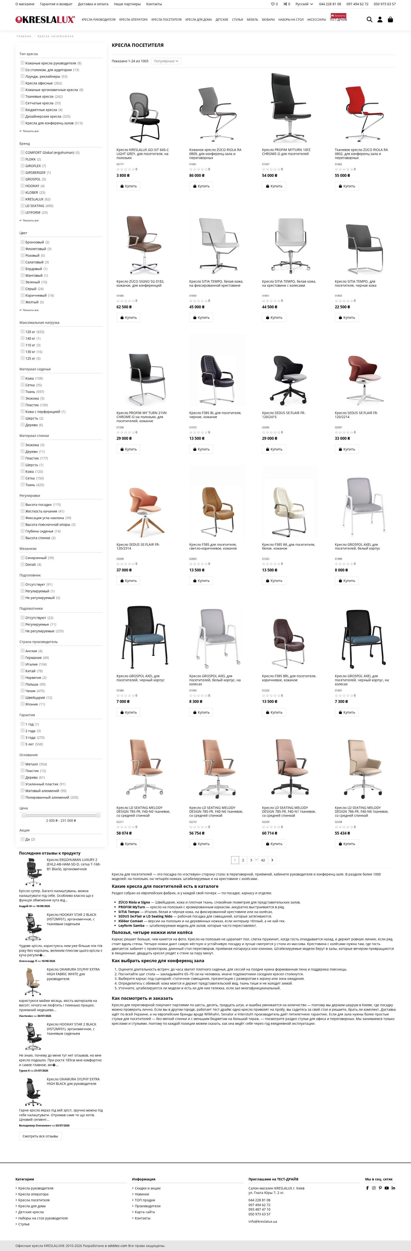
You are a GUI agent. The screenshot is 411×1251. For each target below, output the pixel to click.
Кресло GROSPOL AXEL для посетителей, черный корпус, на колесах (362, 680)
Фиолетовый (38, 248)
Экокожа (34, 398)
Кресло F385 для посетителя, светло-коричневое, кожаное (213, 546)
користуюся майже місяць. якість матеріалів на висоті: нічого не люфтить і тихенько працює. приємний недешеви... (58, 1005)
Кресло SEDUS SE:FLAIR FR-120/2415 (283, 415)
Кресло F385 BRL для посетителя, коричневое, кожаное (289, 678)
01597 (265, 164)
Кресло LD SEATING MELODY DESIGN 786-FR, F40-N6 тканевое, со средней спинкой (362, 811)
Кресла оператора (33, 1194)
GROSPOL (35, 179)
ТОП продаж (145, 1200)
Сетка (33, 385)
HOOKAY (34, 186)
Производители (148, 1206)
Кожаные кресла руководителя (53, 63)
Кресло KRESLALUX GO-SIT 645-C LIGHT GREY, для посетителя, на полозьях (143, 153)
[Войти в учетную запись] (380, 20)
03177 (120, 164)
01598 (120, 427)
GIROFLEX (35, 166)
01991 (338, 690)
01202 (265, 558)
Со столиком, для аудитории (52, 70)
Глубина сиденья (42, 531)
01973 (192, 427)
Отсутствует (38, 584)
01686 (120, 295)
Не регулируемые (44, 631)
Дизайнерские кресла (47, 116)
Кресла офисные (43, 83)
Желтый (34, 302)
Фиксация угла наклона (48, 518)
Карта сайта (145, 1212)
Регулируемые (40, 624)
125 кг (32, 358)
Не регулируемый (42, 597)
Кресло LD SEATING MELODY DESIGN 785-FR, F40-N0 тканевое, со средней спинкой (143, 811)
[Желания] (137, 141)
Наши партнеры (128, 4)
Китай (34, 671)
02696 (265, 427)
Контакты (154, 4)
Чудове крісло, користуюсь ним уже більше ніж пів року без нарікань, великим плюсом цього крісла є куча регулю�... (60, 950)
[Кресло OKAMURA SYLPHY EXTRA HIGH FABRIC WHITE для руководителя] (33, 981)
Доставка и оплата (93, 4)
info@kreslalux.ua (263, 1221)
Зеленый (36, 282)
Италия (36, 664)
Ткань (34, 391)
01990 (192, 690)
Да (30, 839)
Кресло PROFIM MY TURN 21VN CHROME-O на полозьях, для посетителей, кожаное (142, 417)
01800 (192, 295)
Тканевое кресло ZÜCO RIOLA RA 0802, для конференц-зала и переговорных (361, 153)
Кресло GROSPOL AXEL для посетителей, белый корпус (357, 546)
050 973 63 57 (385, 4)
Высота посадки (43, 504)
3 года (34, 737)
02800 (192, 558)
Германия (37, 657)
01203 (265, 690)
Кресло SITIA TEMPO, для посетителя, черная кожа (356, 283)
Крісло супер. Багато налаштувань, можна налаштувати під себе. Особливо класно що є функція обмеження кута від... (56, 895)
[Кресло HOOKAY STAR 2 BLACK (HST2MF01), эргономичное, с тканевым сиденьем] (33, 927)
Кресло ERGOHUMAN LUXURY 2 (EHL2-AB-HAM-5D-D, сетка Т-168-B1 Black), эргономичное (74, 864)
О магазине (25, 4)
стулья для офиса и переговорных (326, 1018)
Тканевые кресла (44, 96)
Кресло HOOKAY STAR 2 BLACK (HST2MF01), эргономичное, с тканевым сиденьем (71, 919)
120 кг (34, 331)
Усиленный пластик (45, 784)
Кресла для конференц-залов (54, 123)
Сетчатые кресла (43, 103)
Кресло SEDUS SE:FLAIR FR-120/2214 (356, 415)
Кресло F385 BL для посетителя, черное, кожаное (215, 415)
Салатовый (37, 262)
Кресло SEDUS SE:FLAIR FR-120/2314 (138, 546)
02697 (338, 427)
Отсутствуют (39, 617)
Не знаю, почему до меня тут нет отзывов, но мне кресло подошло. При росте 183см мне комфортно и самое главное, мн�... (60, 1060)
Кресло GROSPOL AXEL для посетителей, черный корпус (141, 678)
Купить (131, 186)
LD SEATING (39, 205)
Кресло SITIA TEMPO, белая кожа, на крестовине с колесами (289, 283)
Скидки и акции (148, 1188)
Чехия (34, 691)
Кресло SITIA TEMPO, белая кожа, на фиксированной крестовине (216, 283)
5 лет (34, 744)
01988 (338, 558)
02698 (120, 558)
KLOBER (35, 192)
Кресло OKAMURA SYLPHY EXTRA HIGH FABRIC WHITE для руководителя (73, 974)
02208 (338, 822)
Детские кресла (31, 1212)
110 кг (32, 345)
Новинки (142, 1194)
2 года (33, 731)
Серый (34, 288)
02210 (192, 822)
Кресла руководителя (36, 1188)
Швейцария (38, 697)
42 (263, 860)
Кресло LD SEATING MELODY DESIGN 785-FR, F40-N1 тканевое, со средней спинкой (289, 811)
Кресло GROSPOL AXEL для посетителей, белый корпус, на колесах (215, 680)
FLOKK (33, 159)
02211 (120, 822)
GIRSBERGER (38, 172)
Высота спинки (40, 538)
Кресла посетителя (34, 1200)
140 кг (32, 338)
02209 (265, 822)
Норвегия (35, 677)
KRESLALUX (37, 199)
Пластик (36, 405)
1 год (32, 724)
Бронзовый (37, 242)
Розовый (35, 255)
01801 (265, 295)
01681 (192, 164)
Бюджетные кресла (43, 109)
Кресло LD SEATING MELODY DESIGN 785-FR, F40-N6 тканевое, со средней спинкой (216, 811)
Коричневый (39, 295)
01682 (338, 164)
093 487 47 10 (259, 1209)
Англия (33, 651)
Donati (33, 564)
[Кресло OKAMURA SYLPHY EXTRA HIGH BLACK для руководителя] (33, 1091)
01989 (120, 690)
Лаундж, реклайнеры (46, 76)
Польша (35, 684)
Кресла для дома (32, 1206)
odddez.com (117, 1245)
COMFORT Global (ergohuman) (52, 152)
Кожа (34, 378)
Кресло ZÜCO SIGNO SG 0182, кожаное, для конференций (140, 283)
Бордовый (36, 268)
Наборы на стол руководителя (43, 1218)
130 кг (33, 351)
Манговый (36, 275)
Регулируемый (39, 591)
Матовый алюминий (45, 790)
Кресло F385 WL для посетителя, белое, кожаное (288, 546)
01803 (338, 295)
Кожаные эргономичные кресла (54, 89)
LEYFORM (36, 212)
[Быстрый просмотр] (151, 141)
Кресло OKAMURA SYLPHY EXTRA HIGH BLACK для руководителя (73, 1081)
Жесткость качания (44, 511)
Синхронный (39, 557)
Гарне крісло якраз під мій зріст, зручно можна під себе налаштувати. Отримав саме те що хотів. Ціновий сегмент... (61, 1115)
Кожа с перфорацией (45, 411)
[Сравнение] (144, 141)
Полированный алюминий (51, 797)
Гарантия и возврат (56, 4)
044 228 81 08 (330, 4)
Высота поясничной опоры (50, 524)
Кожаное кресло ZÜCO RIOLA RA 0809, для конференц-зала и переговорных (215, 153)
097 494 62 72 (358, 4)
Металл (36, 764)
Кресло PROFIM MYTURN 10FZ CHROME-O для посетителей (286, 151)
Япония (35, 704)
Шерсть (34, 418)
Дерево (34, 425)
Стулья (23, 1224)
